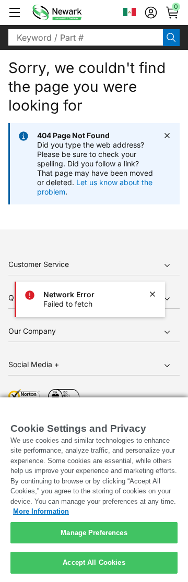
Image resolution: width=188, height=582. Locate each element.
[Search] (171, 37)
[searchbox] (85, 37)
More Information (41, 511)
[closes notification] (152, 294)
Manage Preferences (94, 533)
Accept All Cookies (94, 562)
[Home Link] (72, 12)
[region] (94, 489)
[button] (14, 12)
